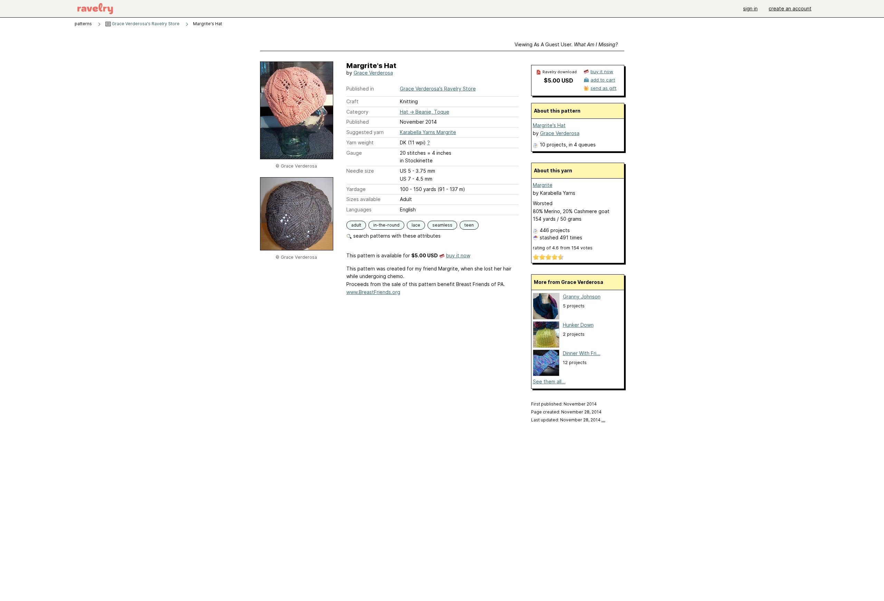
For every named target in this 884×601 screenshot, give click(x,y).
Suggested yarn (365, 132)
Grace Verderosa (373, 73)
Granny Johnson (581, 296)
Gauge (354, 153)
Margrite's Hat (549, 125)
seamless (442, 225)
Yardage (356, 189)
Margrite (542, 185)
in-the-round (386, 225)
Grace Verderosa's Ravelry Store (145, 23)
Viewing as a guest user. (566, 44)
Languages (359, 209)
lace (416, 225)
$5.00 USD (558, 80)
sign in (750, 8)
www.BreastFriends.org (373, 292)
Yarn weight (360, 142)
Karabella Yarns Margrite (428, 132)
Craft (352, 101)
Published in (360, 89)
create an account (790, 8)
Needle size (360, 171)
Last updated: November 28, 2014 (568, 419)
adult (356, 225)
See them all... (549, 381)
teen (469, 225)
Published (357, 122)
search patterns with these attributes (396, 236)
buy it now (458, 255)
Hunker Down (578, 325)
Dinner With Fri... (581, 353)
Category (357, 112)
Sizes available (363, 199)
